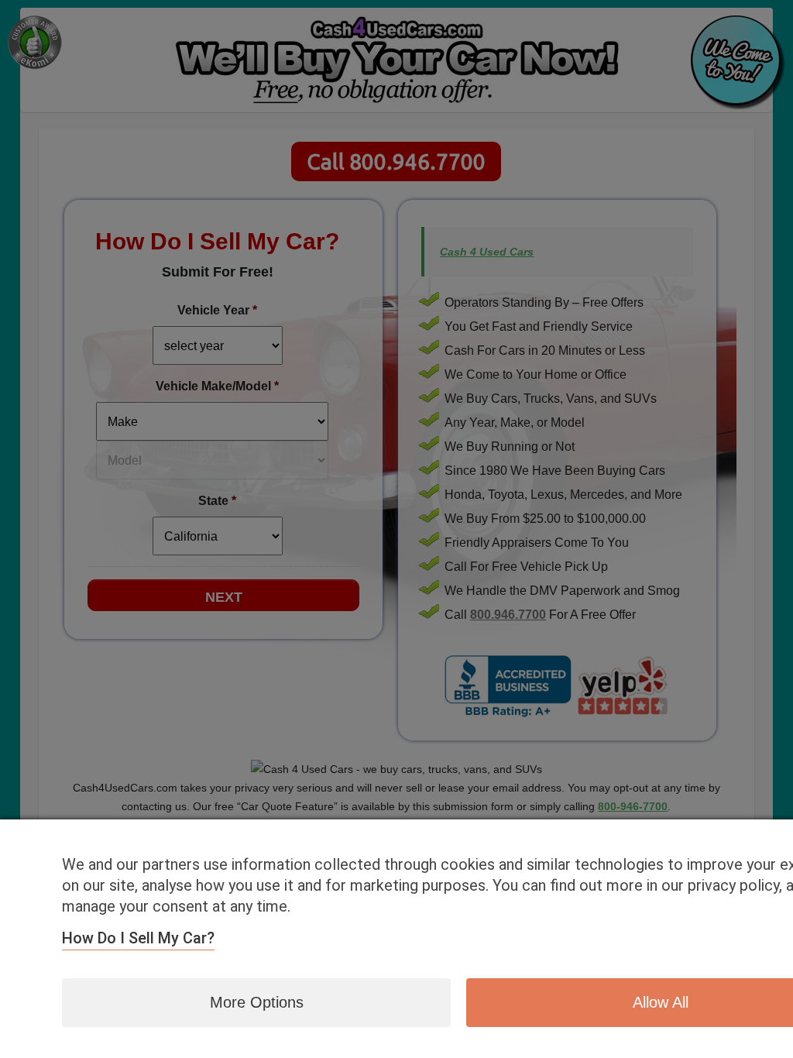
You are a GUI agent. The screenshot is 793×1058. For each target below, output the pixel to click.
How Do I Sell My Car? (138, 938)
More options (257, 1002)
